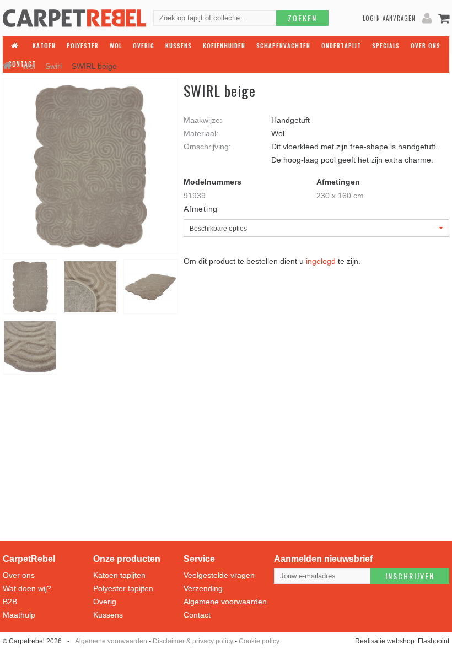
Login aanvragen (389, 18)
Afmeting (201, 208)
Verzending (203, 588)
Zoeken (302, 18)
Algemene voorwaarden (225, 601)
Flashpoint (433, 641)
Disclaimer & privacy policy (193, 641)
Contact (197, 614)
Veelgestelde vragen (219, 575)
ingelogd (321, 261)
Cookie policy (259, 641)
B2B (10, 601)
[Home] (7, 66)
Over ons (19, 575)
